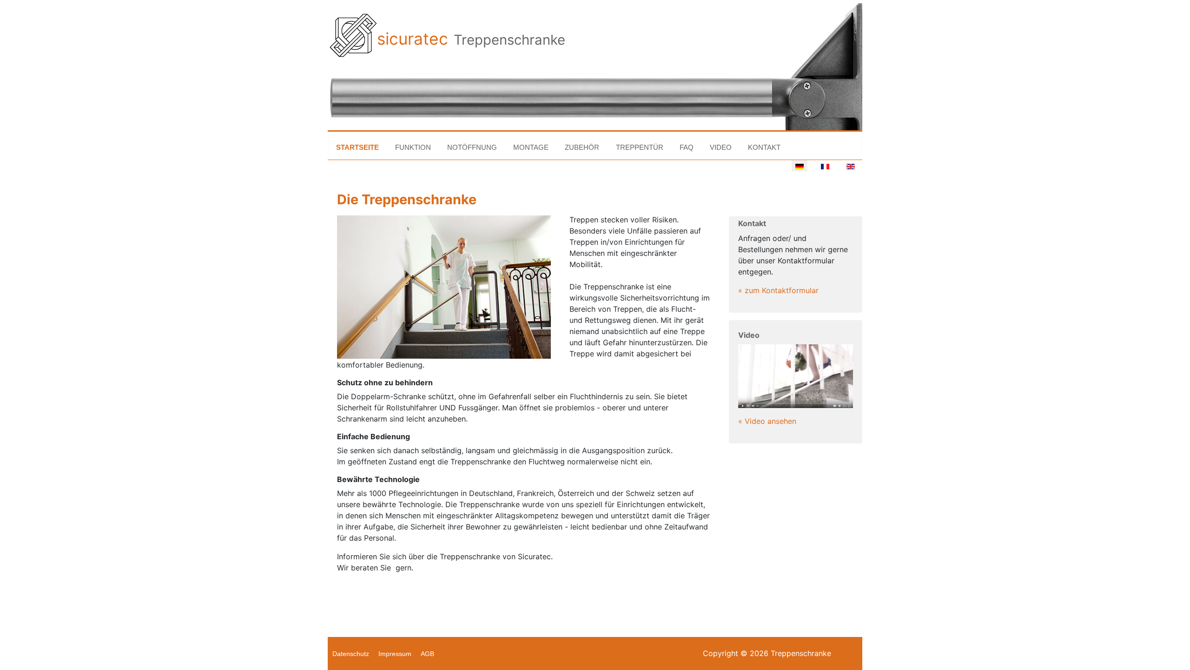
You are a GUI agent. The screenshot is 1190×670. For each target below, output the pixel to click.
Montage (531, 147)
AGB (427, 653)
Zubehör (582, 147)
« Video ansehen (767, 421)
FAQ (687, 147)
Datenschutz (350, 653)
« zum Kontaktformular (778, 290)
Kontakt (764, 147)
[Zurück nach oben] (1178, 658)
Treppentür (639, 147)
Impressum (394, 653)
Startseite (357, 147)
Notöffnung (472, 147)
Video (721, 147)
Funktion (413, 147)
